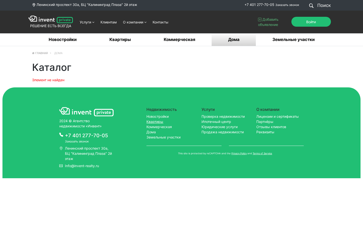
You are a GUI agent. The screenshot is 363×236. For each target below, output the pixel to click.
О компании (133, 22)
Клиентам (109, 22)
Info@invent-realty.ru (82, 166)
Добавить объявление (268, 22)
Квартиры (120, 39)
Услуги (86, 22)
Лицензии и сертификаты (277, 116)
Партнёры (264, 121)
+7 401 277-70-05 (259, 4)
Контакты (160, 22)
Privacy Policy (239, 153)
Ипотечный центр (216, 121)
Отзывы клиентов (271, 127)
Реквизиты (265, 132)
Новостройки (63, 39)
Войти (311, 22)
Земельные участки (293, 39)
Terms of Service (262, 153)
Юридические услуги (220, 127)
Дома (234, 39)
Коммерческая (179, 39)
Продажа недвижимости (223, 132)
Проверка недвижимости (223, 116)
